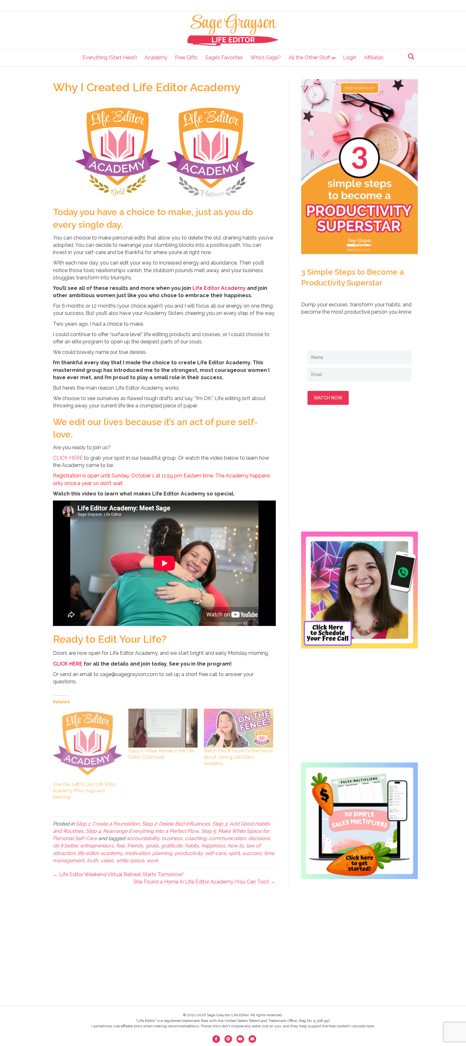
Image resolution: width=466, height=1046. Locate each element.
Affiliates (374, 57)
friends (135, 846)
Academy (156, 57)
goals (152, 846)
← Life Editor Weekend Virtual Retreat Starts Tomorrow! (118, 874)
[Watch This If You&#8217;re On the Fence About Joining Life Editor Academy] (238, 728)
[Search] (409, 56)
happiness (213, 846)
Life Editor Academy (219, 288)
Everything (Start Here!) (109, 57)
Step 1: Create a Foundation (107, 824)
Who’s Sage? (265, 57)
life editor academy (100, 853)
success (252, 853)
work (152, 861)
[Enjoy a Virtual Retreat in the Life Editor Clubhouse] (162, 728)
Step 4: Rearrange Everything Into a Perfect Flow (142, 831)
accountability (142, 838)
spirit (234, 853)
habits (192, 846)
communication (227, 838)
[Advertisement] (359, 474)
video (106, 861)
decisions (259, 838)
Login (349, 57)
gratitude (171, 846)
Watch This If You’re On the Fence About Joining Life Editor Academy (238, 757)
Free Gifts (186, 57)
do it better (65, 846)
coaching (195, 838)
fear (120, 846)
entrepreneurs (96, 846)
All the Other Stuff (309, 57)
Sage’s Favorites (224, 57)
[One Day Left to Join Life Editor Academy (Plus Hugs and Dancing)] (87, 745)
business (172, 838)
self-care (215, 853)
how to (236, 846)
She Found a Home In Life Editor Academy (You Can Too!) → (204, 882)
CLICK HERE (68, 458)
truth (92, 861)
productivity (189, 853)
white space (130, 861)
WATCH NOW (328, 397)
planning (162, 853)
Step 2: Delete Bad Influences (176, 824)
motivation (137, 853)
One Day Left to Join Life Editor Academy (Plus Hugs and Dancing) (85, 791)
